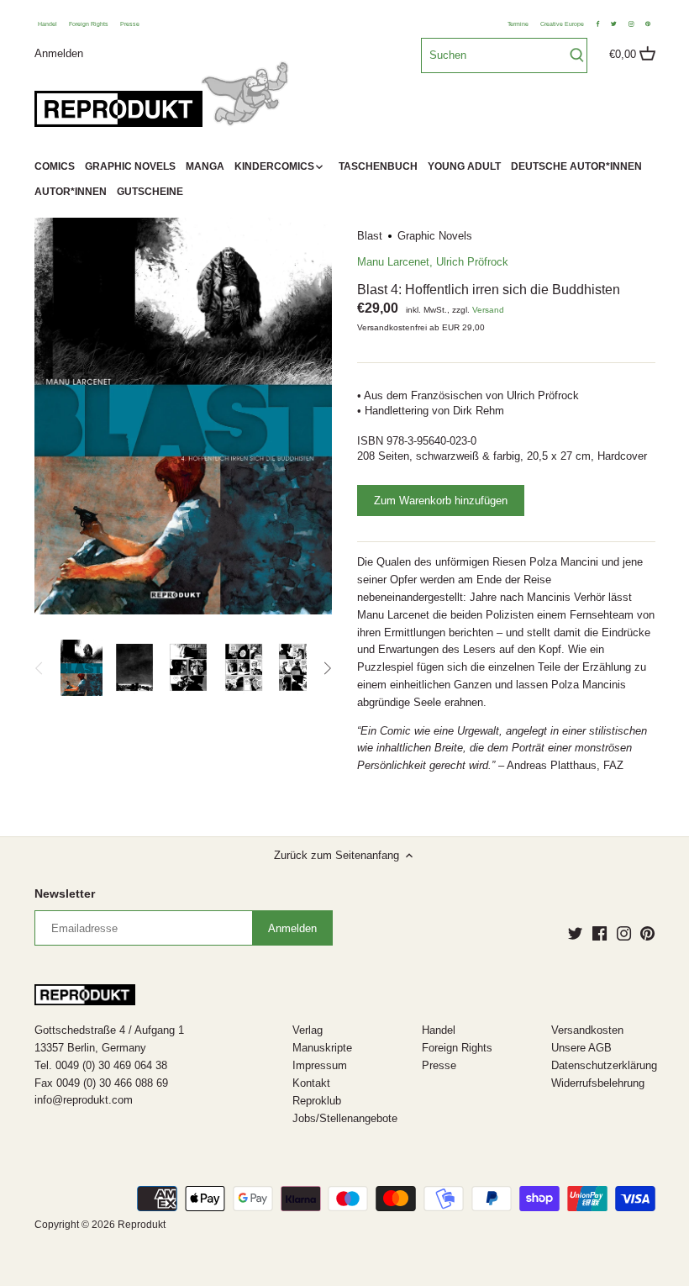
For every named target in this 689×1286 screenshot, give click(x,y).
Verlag (307, 1030)
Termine (518, 24)
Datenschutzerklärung (604, 1065)
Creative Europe (562, 24)
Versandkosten (587, 1030)
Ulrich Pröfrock (472, 262)
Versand (488, 309)
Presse (129, 24)
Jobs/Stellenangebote (344, 1118)
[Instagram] (624, 933)
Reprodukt (142, 1224)
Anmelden (58, 52)
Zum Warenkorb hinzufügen (441, 500)
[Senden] (577, 55)
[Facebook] (599, 933)
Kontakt (311, 1083)
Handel (47, 24)
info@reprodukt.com (83, 1100)
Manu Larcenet (393, 262)
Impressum (319, 1065)
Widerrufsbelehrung (597, 1083)
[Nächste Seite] (326, 668)
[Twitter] (575, 933)
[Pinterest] (647, 933)
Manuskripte (322, 1047)
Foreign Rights (88, 24)
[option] (82, 668)
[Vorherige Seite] (39, 668)
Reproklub (316, 1100)
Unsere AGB (581, 1047)
